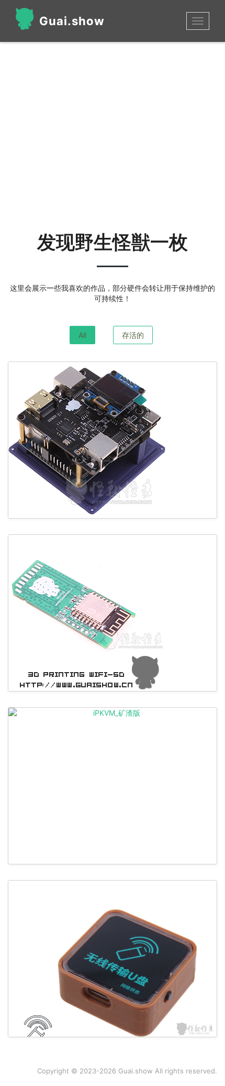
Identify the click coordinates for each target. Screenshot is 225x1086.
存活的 (133, 335)
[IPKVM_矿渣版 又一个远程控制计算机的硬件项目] (112, 713)
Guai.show (72, 21)
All (82, 335)
